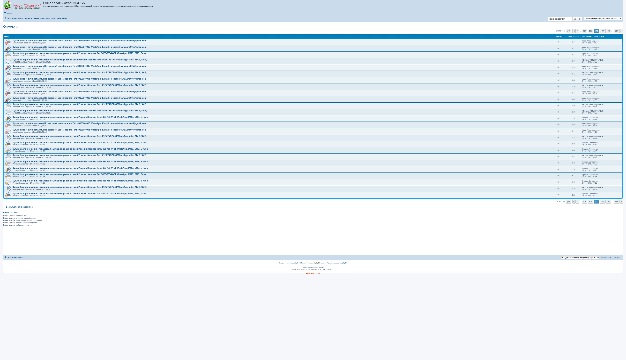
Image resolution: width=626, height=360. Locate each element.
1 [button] (577, 31)
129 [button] (608, 31)
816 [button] (616, 31)
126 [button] (590, 31)
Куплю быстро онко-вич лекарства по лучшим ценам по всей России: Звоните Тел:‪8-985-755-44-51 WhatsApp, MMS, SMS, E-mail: (80, 53)
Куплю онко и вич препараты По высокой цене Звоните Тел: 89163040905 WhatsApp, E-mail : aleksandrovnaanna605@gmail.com (80, 40)
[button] (568, 31)
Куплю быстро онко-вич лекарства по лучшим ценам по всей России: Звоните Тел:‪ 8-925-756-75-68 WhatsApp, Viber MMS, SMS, (80, 59)
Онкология (11, 26)
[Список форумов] (23, 5)
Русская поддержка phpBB (337, 263)
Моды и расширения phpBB (313, 267)
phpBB (297, 263)
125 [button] (584, 31)
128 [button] (602, 31)
